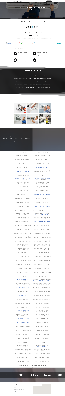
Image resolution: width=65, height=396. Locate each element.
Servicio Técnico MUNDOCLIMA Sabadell (42, 201)
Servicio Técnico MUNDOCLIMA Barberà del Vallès (22, 178)
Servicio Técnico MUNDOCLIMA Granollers (22, 287)
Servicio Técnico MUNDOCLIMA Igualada (23, 295)
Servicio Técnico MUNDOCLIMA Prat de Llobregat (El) (42, 178)
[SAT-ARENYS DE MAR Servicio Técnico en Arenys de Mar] (17, 1)
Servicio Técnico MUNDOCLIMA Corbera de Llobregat (23, 253)
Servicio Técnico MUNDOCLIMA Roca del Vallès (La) (42, 194)
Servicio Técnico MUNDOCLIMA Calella (23, 201)
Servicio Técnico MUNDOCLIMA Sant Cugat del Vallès (42, 221)
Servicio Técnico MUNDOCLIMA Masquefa (23, 319)
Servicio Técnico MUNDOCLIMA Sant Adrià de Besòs (42, 206)
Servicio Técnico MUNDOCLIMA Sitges (42, 306)
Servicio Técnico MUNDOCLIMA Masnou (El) (23, 318)
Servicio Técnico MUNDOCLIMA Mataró (23, 322)
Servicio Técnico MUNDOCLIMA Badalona (23, 171)
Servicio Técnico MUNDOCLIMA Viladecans (42, 346)
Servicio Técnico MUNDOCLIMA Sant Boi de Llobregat (42, 214)
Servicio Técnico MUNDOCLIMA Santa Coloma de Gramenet (42, 280)
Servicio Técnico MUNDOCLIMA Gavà (23, 279)
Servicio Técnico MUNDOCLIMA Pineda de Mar (42, 167)
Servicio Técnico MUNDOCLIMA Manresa (23, 310)
